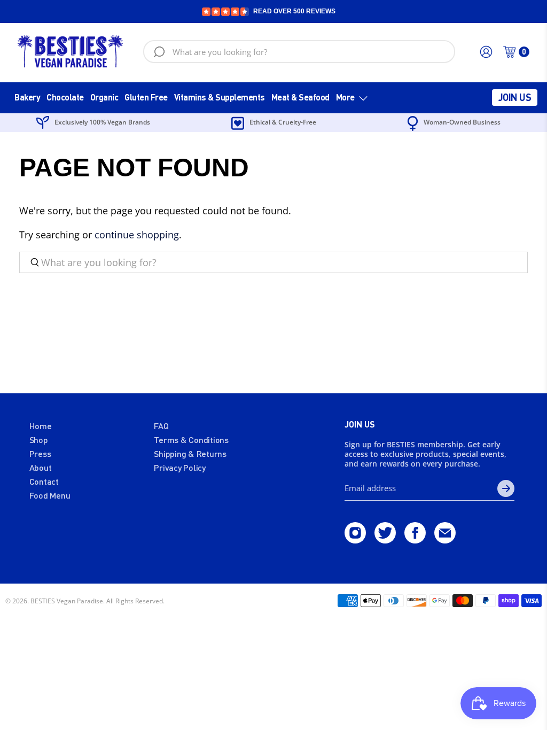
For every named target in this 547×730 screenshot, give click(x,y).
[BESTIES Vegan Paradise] (70, 52)
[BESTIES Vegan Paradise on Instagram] (355, 539)
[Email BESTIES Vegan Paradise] (445, 539)
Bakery (27, 97)
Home (40, 426)
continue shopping (137, 234)
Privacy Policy (180, 467)
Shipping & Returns (190, 453)
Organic (104, 97)
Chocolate (65, 97)
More (345, 97)
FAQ (161, 426)
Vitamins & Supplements (219, 97)
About (40, 467)
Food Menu (50, 495)
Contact (44, 481)
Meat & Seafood (300, 97)
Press (40, 453)
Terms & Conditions (191, 439)
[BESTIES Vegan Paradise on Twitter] (385, 539)
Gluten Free (146, 97)
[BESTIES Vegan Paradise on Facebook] (415, 539)
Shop (38, 439)
